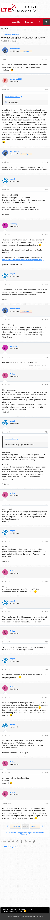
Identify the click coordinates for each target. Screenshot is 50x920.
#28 (46, 357)
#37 (46, 697)
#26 (46, 285)
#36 (46, 670)
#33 (46, 581)
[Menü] (3, 22)
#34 (46, 612)
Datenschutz (32, 909)
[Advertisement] (25, 878)
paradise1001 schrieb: (12, 97)
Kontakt (5, 909)
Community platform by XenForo (25, 917)
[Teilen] (42, 59)
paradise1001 (16, 79)
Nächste (34, 826)
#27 (46, 320)
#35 (46, 642)
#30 (46, 432)
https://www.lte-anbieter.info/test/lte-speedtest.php (22, 259)
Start (20, 911)
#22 (46, 90)
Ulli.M (5, 41)
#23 (46, 162)
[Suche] (46, 22)
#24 (46, 190)
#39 (46, 773)
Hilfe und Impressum (10, 911)
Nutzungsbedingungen (18, 909)
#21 (46, 60)
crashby (13, 224)
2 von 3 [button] (25, 826)
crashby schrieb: (10, 439)
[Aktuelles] (39, 22)
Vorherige (16, 826)
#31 (46, 504)
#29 (46, 385)
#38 (46, 735)
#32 (46, 542)
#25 (46, 235)
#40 (46, 803)
